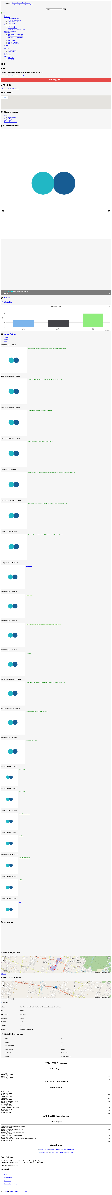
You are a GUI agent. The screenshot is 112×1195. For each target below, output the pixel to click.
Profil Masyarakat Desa (14, 20)
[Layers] (109, 958)
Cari (65, 9)
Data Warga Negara (13, 43)
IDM (5, 56)
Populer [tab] (6, 339)
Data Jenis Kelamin (13, 42)
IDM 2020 (11, 59)
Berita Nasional (12, 117)
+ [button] (3, 958)
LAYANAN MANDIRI (12, 89)
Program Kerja (8, 119)
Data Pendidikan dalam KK (15, 36)
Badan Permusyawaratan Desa (16, 29)
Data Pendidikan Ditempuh (15, 37)
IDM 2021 (11, 58)
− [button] (3, 961)
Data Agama (11, 40)
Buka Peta (3, 974)
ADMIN (3, 89)
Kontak (6, 45)
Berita (6, 115)
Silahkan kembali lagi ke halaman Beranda (12, 76)
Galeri (6, 298)
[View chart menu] (109, 307)
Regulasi (6, 48)
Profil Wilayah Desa (13, 18)
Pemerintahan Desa (9, 25)
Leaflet (96, 972)
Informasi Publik (12, 51)
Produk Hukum (12, 50)
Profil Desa (7, 17)
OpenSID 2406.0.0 (15, 1191)
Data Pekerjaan (12, 39)
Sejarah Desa (11, 23)
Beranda (6, 15)
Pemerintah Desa (12, 28)
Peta (5, 53)
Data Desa (7, 32)
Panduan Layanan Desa (10, 122)
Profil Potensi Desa (13, 21)
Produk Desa (7, 120)
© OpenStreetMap (102, 972)
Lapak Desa (7, 54)
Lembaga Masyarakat (10, 31)
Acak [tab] (5, 341)
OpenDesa (5, 1191)
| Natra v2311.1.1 (25, 1191)
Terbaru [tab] (6, 337)
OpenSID (109, 972)
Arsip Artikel (9, 334)
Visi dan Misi (11, 26)
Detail (9, 999)
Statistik (7, 302)
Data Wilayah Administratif (15, 34)
